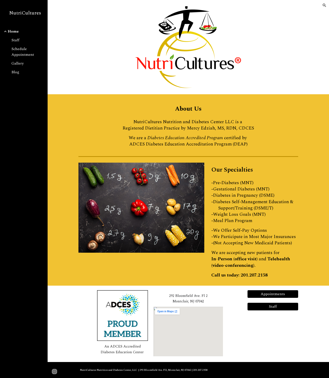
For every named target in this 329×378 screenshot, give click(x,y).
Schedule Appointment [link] (22, 52)
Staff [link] (15, 40)
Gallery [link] (17, 63)
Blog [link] (15, 72)
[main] (188, 107)
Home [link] (13, 31)
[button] (324, 5)
